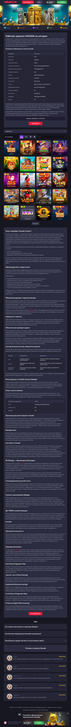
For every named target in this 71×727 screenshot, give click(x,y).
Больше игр (35, 223)
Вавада (31, 310)
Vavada (22, 463)
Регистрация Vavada (35, 613)
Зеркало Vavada (35, 123)
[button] (2, 14)
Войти (39, 2)
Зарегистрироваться (28, 2)
